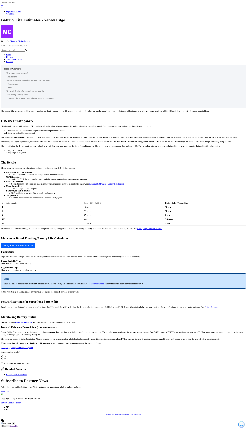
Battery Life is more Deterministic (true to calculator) (31, 98)
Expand (12, 426)
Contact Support (14, 403)
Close (4, 426)
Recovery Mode (97, 284)
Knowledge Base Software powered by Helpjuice (123, 414)
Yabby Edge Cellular (14, 59)
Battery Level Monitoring (16, 374)
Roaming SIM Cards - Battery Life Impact (106, 184)
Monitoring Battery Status (17, 95)
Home (8, 55)
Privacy (4, 403)
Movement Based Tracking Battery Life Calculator (28, 80)
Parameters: (13, 84)
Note (10, 87)
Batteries (9, 62)
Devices (9, 57)
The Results (11, 77)
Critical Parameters (212, 307)
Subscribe (5, 391)
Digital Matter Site (13, 11)
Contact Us (10, 14)
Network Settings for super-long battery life (25, 91)
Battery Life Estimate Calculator (18, 245)
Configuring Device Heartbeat (149, 229)
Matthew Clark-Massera (20, 41)
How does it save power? (17, 73)
